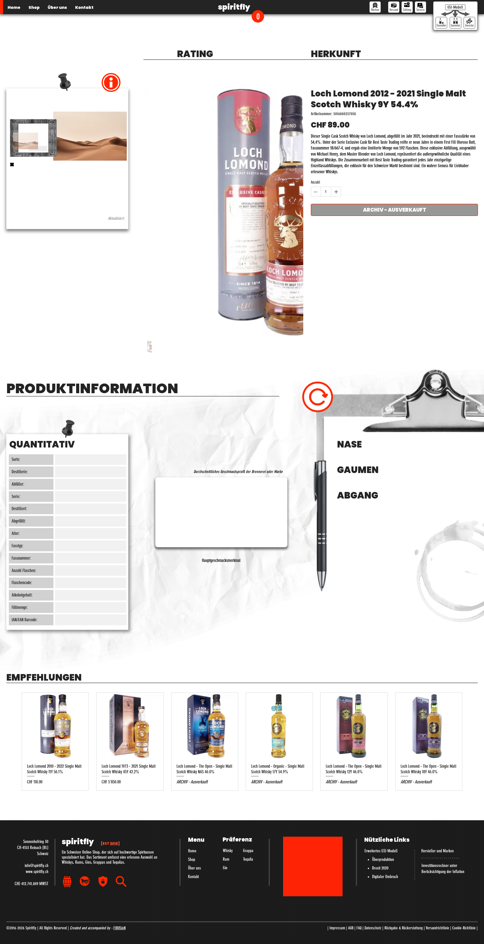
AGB (350, 928)
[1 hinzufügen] (336, 192)
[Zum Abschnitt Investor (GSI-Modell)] (469, 23)
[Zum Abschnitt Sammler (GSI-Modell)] (455, 23)
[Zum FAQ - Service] (420, 7)
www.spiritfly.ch (37, 871)
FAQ (358, 928)
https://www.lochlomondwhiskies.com (37, 200)
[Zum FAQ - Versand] (394, 7)
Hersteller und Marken (437, 850)
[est (110, 843)
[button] (258, 16)
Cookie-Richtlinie (464, 928)
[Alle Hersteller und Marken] (375, 7)
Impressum (337, 928)
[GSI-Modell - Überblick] (455, 7)
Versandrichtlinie (437, 928)
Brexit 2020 (380, 868)
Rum (226, 859)
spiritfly (234, 7)
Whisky (228, 850)
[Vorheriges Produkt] (12, 741)
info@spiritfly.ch (36, 865)
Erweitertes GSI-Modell (381, 850)
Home (192, 850)
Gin (225, 867)
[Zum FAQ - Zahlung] (407, 7)
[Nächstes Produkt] (471, 741)
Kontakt (193, 876)
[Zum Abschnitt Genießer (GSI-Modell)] (441, 23)
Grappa (248, 850)
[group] (242, 741)
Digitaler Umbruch (385, 876)
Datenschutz (373, 928)
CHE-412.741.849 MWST (31, 883)
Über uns (194, 868)
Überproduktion (383, 859)
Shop (191, 859)
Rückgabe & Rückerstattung (403, 928)
